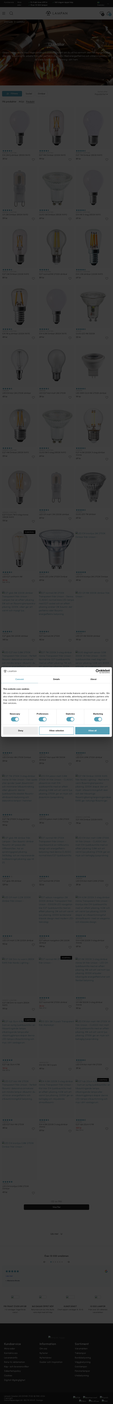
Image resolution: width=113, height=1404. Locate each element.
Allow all (92, 730)
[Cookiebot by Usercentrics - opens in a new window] (98, 671)
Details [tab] (56, 679)
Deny (20, 730)
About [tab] (93, 679)
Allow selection (56, 730)
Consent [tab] (19, 679)
